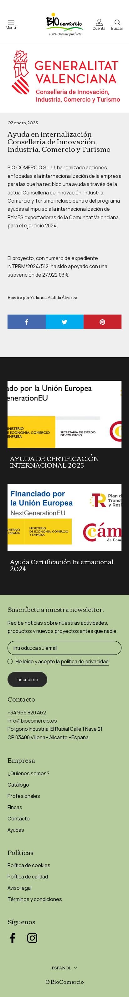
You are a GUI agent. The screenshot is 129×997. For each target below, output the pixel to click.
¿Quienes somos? (28, 773)
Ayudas (16, 829)
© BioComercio (64, 981)
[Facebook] (13, 938)
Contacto (19, 818)
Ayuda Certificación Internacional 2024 (61, 564)
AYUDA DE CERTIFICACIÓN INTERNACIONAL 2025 (54, 461)
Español (62, 967)
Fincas (15, 807)
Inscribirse (27, 679)
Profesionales (24, 796)
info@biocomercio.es (32, 720)
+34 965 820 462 (27, 712)
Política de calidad (28, 876)
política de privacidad (85, 661)
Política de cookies (29, 865)
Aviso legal (20, 887)
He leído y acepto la (62, 661)
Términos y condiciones (35, 899)
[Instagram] (32, 938)
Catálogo (18, 784)
